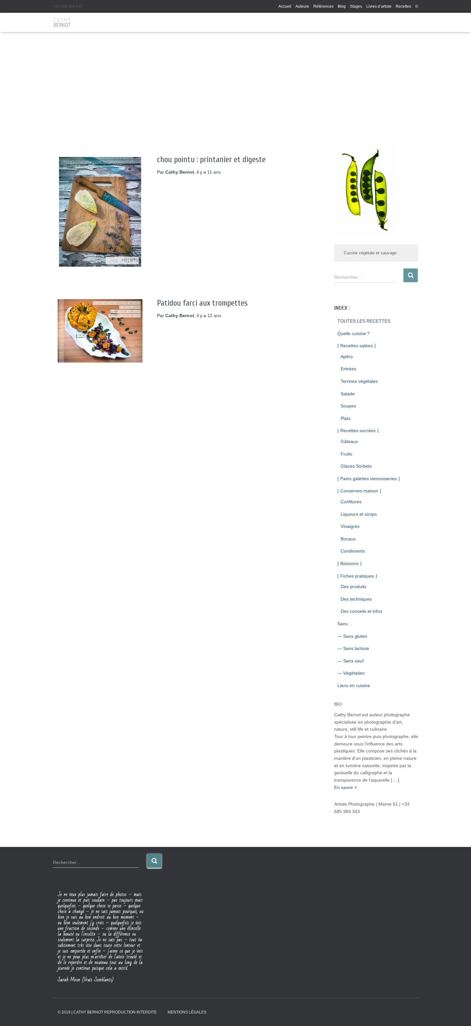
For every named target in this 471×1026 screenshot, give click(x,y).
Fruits (346, 453)
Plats (346, 418)
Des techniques (356, 599)
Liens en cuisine (353, 685)
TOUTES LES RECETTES (363, 321)
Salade (348, 393)
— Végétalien (351, 673)
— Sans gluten (352, 636)
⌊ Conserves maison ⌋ (359, 490)
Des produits (353, 586)
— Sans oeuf (350, 660)
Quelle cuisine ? (353, 333)
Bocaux (348, 538)
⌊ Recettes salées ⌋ (356, 345)
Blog (342, 6)
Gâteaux (349, 441)
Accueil (284, 6)
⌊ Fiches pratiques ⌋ (357, 576)
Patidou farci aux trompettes (202, 303)
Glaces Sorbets (356, 466)
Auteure (302, 6)
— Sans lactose (353, 648)
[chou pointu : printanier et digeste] (100, 212)
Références (323, 6)
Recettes (403, 6)
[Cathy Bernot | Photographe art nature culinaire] (62, 22)
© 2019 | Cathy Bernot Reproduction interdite (107, 1012)
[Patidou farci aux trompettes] (100, 331)
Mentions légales (187, 1012)
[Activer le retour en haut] (458, 1013)
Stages (356, 6)
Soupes (348, 405)
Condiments (353, 551)
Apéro (347, 356)
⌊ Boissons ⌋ (349, 563)
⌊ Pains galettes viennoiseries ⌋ (368, 478)
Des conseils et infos (361, 611)
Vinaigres (350, 526)
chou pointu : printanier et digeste (211, 159)
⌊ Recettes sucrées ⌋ (357, 430)
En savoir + (345, 787)
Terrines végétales (359, 381)
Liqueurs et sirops (359, 514)
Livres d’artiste (379, 6)
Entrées (348, 368)
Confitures (351, 501)
